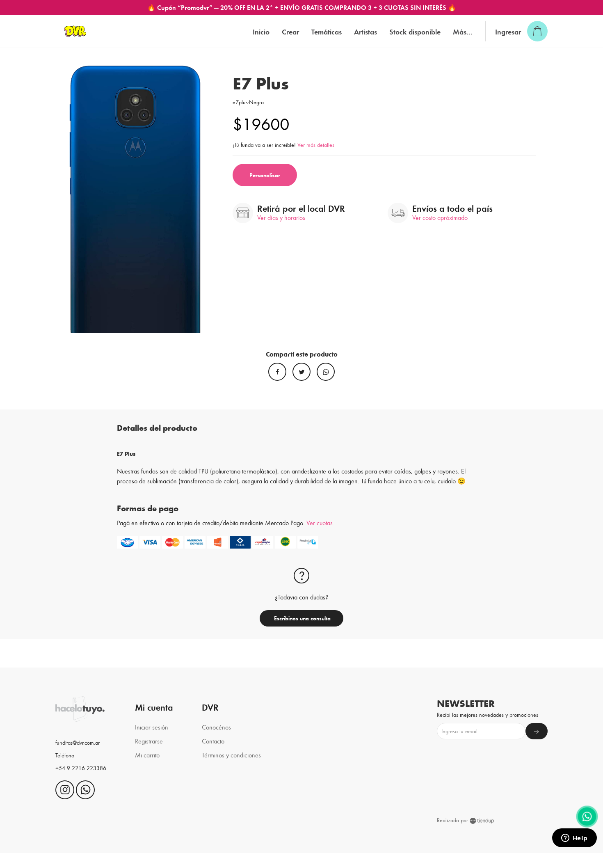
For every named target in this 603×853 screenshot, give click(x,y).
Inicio (261, 31)
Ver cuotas (319, 522)
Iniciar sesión (151, 727)
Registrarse (149, 740)
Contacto (213, 740)
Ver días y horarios (281, 217)
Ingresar (508, 31)
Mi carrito (147, 754)
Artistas (365, 31)
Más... (463, 31)
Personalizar (264, 175)
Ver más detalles (315, 145)
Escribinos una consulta (301, 618)
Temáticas (326, 31)
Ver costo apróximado (440, 217)
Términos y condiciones (231, 754)
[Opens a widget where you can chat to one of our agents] (574, 838)
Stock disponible (415, 31)
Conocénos (216, 727)
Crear (290, 31)
